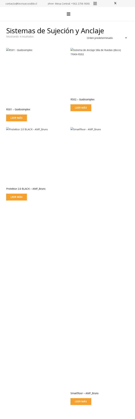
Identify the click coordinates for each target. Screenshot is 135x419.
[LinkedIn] (125, 3)
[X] (115, 3)
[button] (99, 14)
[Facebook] (110, 3)
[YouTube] (130, 3)
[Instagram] (120, 3)
